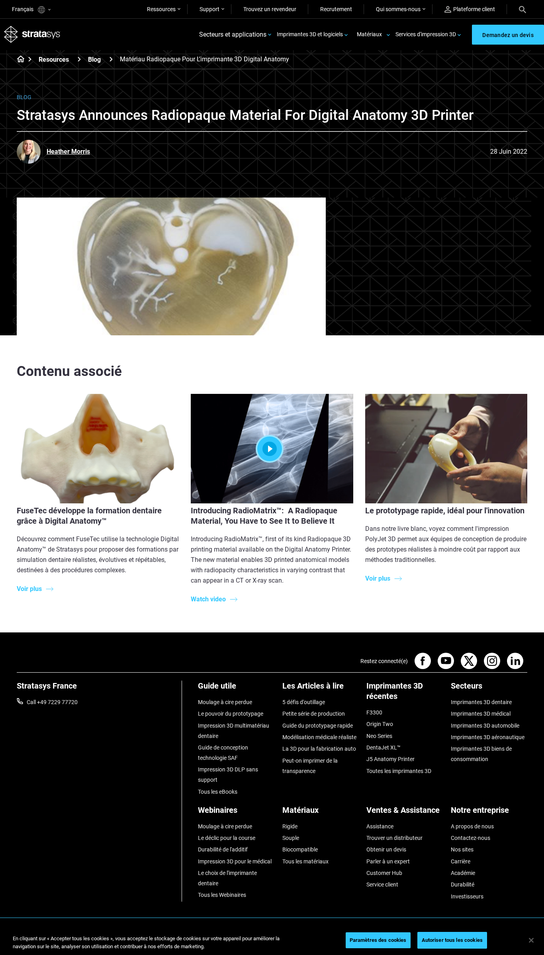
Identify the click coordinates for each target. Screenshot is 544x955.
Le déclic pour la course (226, 838)
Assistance (379, 826)
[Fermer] (531, 940)
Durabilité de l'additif (223, 849)
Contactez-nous (470, 838)
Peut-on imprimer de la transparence (310, 765)
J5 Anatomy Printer (390, 759)
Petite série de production (313, 713)
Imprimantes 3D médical (481, 713)
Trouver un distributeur (394, 838)
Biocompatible (300, 849)
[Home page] (18, 60)
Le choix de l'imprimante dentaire (227, 878)
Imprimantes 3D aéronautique (487, 737)
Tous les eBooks (217, 792)
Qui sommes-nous (398, 9)
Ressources (161, 9)
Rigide (289, 826)
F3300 (374, 712)
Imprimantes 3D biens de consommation (481, 754)
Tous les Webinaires (222, 895)
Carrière (460, 861)
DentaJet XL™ (383, 747)
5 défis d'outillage (303, 702)
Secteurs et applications (232, 34)
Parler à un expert (388, 861)
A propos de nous (472, 826)
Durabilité (462, 884)
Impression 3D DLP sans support (228, 774)
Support (209, 9)
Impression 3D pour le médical (235, 861)
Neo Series (379, 736)
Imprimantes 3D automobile (485, 725)
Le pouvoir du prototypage (230, 713)
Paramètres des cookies (378, 940)
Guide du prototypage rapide (317, 725)
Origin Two (379, 724)
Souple (290, 838)
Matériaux (369, 34)
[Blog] (111, 59)
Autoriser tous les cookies (452, 940)
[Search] (522, 9)
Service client (382, 884)
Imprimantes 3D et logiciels (310, 34)
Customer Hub (384, 873)
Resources (54, 59)
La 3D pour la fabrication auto (319, 749)
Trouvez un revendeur (269, 9)
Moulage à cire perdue (225, 702)
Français (23, 9)
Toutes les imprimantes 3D (398, 771)
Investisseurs (467, 896)
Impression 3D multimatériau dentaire (233, 730)
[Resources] (79, 59)
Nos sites (462, 849)
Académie (463, 873)
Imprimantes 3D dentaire (481, 702)
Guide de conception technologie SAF (223, 752)
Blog (94, 59)
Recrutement (336, 9)
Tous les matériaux (305, 861)
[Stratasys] (32, 34)
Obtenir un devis (386, 849)
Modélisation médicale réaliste (319, 737)
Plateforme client (474, 9)
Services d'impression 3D (425, 34)
